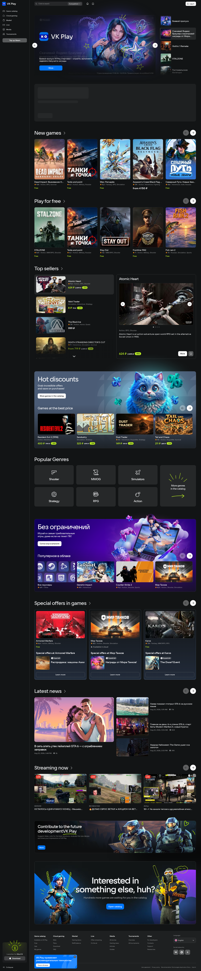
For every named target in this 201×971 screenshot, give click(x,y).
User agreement (146, 967)
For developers (152, 940)
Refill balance (76, 943)
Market (75, 936)
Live (92, 936)
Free (35, 943)
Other (149, 936)
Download (56, 946)
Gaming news (114, 943)
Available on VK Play (40, 940)
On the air (94, 943)
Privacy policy (156, 967)
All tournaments (134, 943)
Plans (55, 943)
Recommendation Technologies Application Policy (176, 967)
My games (37, 949)
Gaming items (76, 940)
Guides (112, 949)
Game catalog (39, 936)
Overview (132, 940)
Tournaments (134, 936)
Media (112, 936)
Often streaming (96, 940)
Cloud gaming (58, 936)
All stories (113, 940)
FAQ (54, 949)
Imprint (194, 967)
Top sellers (46, 268)
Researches (151, 949)
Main (54, 940)
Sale (35, 946)
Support (150, 946)
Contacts (150, 943)
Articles (112, 946)
